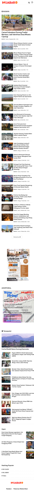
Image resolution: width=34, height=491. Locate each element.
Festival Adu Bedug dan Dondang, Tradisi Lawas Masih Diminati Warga (22, 196)
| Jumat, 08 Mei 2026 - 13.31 (22, 110)
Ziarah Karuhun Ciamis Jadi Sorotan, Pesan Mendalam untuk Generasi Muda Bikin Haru (22, 76)
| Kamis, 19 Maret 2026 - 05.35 (23, 231)
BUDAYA (3, 39)
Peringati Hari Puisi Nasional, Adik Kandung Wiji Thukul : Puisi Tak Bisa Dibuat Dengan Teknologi (23, 167)
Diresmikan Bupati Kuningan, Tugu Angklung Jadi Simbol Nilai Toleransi (23, 227)
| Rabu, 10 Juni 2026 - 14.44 (22, 81)
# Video (4, 476)
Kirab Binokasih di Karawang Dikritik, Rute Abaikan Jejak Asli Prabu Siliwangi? (23, 116)
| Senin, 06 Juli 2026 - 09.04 (22, 48)
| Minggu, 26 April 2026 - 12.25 (23, 181)
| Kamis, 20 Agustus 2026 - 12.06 (11, 39)
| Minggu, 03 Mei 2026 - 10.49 (23, 160)
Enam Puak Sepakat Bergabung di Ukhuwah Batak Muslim (23, 186)
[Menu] (32, 2)
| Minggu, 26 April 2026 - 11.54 (23, 189)
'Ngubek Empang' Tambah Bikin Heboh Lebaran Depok (23, 134)
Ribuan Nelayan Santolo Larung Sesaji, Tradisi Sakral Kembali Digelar (23, 44)
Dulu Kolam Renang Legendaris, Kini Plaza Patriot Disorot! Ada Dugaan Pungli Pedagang (12, 433)
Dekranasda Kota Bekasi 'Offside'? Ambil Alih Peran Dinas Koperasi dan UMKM (22, 411)
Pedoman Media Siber (21, 489)
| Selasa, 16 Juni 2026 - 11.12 (22, 69)
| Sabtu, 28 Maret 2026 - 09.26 (23, 210)
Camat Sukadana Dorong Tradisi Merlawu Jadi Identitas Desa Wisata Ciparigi (16, 34)
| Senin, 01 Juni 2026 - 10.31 (22, 98)
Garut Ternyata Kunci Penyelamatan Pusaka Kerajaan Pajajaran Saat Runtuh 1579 (23, 125)
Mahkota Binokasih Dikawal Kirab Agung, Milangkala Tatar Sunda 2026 (22, 156)
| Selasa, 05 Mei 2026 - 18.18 (22, 137)
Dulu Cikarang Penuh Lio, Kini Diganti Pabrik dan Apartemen (22, 95)
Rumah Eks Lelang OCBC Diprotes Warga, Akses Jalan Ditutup (22, 361)
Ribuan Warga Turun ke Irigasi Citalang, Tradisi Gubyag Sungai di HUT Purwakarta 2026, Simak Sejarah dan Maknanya (23, 55)
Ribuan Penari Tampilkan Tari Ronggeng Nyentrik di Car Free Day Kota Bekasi (23, 177)
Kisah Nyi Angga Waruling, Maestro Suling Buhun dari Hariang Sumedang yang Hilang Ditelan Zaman (23, 217)
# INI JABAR (5, 472)
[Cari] (29, 3)
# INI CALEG (5, 469)
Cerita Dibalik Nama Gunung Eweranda (15, 349)
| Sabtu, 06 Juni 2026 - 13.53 (22, 90)
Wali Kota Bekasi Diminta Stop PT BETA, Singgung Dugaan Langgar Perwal (21, 419)
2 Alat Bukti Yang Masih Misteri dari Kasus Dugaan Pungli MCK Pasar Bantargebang (12, 453)
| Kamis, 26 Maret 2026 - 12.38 (23, 221)
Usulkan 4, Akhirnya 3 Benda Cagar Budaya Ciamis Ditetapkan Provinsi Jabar (22, 206)
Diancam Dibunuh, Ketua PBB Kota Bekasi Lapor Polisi (22, 402)
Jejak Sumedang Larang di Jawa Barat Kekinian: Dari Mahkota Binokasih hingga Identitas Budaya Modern (21, 146)
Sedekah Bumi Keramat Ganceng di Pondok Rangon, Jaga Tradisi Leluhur (22, 86)
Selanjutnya (16, 237)
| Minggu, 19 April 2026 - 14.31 (23, 200)
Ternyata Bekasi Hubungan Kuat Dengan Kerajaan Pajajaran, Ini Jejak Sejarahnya (23, 106)
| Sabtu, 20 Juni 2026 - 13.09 (23, 60)
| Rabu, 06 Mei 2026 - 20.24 (22, 119)
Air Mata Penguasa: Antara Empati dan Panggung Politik (13, 442)
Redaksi (9, 489)
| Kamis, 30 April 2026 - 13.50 (23, 171)
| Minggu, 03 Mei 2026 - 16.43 (23, 150)
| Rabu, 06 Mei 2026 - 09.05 (22, 129)
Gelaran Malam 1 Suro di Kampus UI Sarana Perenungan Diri (23, 65)
